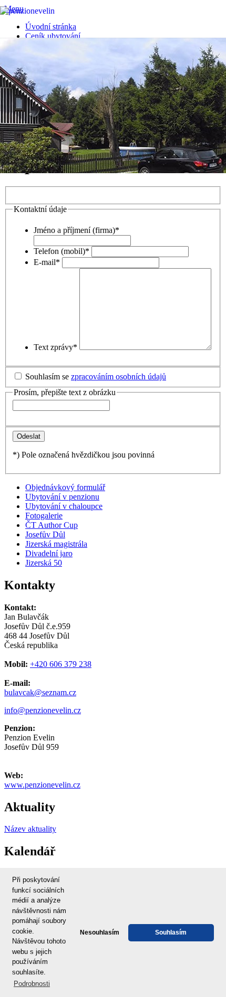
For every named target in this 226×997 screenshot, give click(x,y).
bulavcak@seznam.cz (40, 692)
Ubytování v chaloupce (63, 506)
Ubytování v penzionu (62, 496)
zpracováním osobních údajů (118, 376)
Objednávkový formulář (65, 487)
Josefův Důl (45, 534)
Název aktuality (30, 828)
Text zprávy (55, 347)
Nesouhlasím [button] (99, 932)
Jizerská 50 (43, 562)
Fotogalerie (44, 515)
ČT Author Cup (51, 525)
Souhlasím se (95, 376)
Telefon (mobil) (61, 251)
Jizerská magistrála (56, 543)
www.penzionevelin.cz (42, 784)
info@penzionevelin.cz (42, 710)
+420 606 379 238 (60, 664)
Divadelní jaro (49, 553)
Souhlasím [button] (171, 932)
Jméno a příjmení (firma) (76, 230)
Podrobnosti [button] (32, 984)
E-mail (47, 262)
